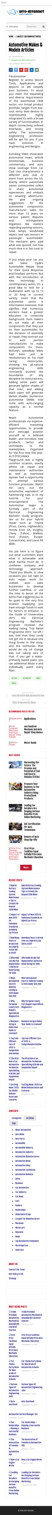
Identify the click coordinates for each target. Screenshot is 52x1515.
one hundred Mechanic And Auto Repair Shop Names (33, 729)
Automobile (20, 1143)
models (14, 683)
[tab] (16, 1118)
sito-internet (29, 1510)
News (17, 1236)
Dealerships (20, 1210)
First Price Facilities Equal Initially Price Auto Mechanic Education (33, 853)
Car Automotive (22, 1187)
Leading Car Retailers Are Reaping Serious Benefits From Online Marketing (32, 811)
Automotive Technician (25, 1170)
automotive (27, 678)
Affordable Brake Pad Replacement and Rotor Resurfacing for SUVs (31, 960)
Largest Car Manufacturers (28, 36)
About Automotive (23, 1130)
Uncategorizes (21, 1245)
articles (14, 678)
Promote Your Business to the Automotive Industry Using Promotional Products (31, 791)
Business (19, 1183)
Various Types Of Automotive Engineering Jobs (31, 1387)
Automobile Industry (24, 1147)
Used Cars (19, 1250)
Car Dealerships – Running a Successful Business (30, 1425)
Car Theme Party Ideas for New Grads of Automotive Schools (31, 1364)
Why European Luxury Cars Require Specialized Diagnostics (32, 1004)
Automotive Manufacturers (27, 1156)
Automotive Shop (22, 1165)
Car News (19, 1196)
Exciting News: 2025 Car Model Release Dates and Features (32, 1087)
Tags (14, 1123)
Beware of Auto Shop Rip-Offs (31, 838)
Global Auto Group (23, 1214)
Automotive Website (24, 1174)
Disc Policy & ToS (16, 1274)
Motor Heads (30, 742)
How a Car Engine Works (31, 1459)
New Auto (19, 1232)
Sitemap (12, 1278)
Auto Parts (20, 1138)
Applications (30, 718)
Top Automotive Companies (27, 1241)
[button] (4, 3)
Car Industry (20, 1192)
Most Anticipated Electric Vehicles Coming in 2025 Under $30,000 (32, 981)
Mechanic (19, 1223)
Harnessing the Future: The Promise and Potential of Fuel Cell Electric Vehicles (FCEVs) (32, 769)
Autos (17, 1178)
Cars (17, 1201)
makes (38, 678)
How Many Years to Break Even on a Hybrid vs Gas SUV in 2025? (32, 940)
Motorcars (20, 1227)
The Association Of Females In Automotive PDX (31, 1442)
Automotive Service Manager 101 (23, 1414)
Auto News (19, 1134)
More (26, 867)
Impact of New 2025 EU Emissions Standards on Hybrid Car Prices (31, 917)
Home (11, 36)
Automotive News (22, 1161)
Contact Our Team (17, 1269)
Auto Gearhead (27, 1401)
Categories (16, 1118)
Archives (30, 1118)
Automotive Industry (24, 1152)
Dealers (18, 1205)
